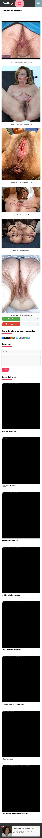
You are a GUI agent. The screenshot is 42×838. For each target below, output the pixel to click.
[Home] (13, 3)
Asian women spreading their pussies (15, 813)
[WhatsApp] (25, 338)
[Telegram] (28, 338)
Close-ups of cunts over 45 (11, 649)
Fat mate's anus (7, 759)
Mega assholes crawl (9, 431)
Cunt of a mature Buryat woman (13, 704)
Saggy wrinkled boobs (9, 486)
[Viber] (23, 338)
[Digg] (8, 338)
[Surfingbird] (17, 338)
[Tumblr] (20, 338)
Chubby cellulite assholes (11, 595)
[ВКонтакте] (3, 338)
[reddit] (11, 338)
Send (5, 369)
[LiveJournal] (14, 338)
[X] (5, 338)
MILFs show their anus (10, 540)
